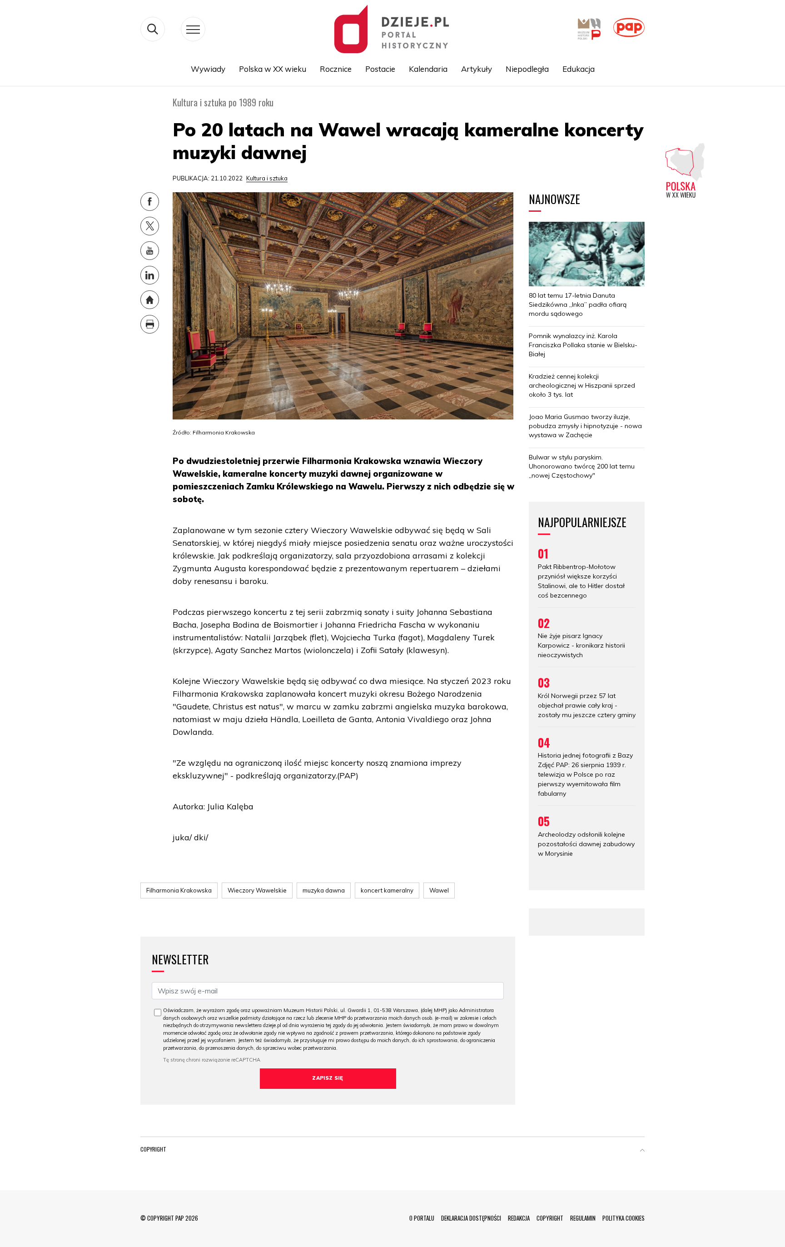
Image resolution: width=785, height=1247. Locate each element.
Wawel (439, 890)
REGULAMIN (583, 1217)
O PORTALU (421, 1217)
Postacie (380, 69)
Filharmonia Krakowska (179, 890)
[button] (642, 1151)
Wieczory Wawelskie (257, 890)
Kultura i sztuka (267, 178)
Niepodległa (527, 69)
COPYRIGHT (550, 1217)
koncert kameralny (387, 890)
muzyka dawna (324, 890)
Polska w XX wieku (272, 69)
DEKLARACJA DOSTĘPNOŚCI (471, 1217)
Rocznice (336, 69)
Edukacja (578, 69)
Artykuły (476, 69)
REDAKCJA (519, 1217)
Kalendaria (428, 69)
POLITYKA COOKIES (623, 1217)
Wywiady (208, 69)
